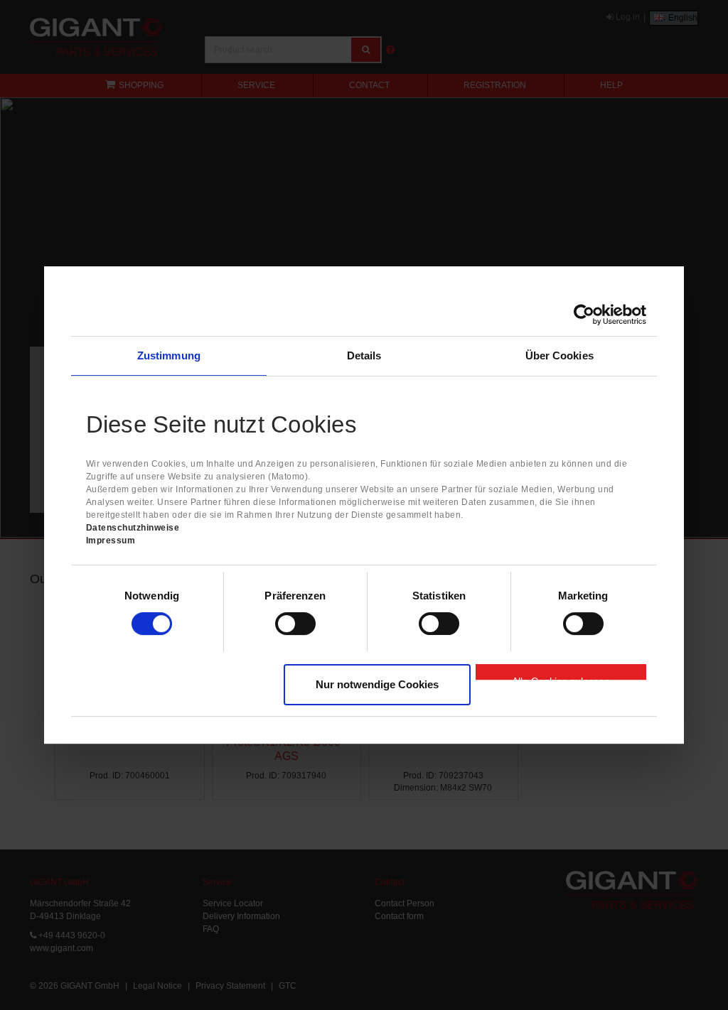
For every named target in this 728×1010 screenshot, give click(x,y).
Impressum (111, 540)
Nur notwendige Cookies (377, 684)
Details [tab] (364, 355)
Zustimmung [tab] (168, 355)
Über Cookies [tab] (559, 355)
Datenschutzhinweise (133, 528)
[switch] (295, 623)
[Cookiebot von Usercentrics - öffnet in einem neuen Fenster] (584, 314)
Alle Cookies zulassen (561, 677)
